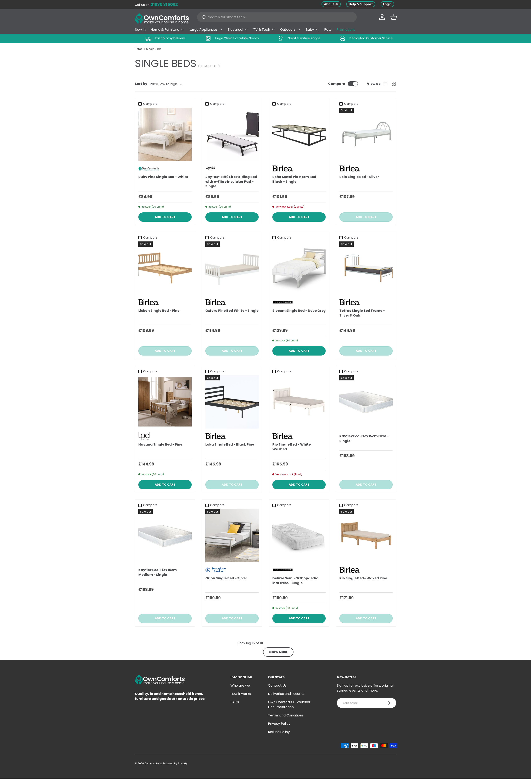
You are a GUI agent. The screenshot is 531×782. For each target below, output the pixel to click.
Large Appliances (203, 29)
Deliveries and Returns (286, 693)
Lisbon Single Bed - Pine (158, 310)
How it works (240, 693)
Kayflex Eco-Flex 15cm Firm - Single (364, 438)
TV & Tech (261, 29)
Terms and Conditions (286, 715)
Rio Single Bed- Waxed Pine (363, 578)
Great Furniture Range (304, 38)
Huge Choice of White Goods (237, 38)
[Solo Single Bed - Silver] (366, 134)
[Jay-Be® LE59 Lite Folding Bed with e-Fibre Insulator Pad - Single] (232, 134)
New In (140, 29)
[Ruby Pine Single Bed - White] (165, 134)
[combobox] (277, 17)
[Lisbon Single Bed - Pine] (165, 268)
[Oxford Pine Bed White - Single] (232, 268)
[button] (393, 17)
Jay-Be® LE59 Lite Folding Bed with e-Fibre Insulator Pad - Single (231, 181)
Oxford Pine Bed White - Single (231, 310)
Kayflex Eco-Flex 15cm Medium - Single (157, 572)
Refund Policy (279, 732)
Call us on (156, 5)
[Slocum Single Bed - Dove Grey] (299, 268)
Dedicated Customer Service (371, 38)
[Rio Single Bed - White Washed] (299, 402)
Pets (327, 29)
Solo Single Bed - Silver (359, 176)
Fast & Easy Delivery (170, 38)
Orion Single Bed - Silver (226, 578)
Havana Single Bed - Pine (160, 444)
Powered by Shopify (175, 763)
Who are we (240, 685)
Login (387, 4)
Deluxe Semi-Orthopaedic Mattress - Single (295, 580)
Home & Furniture (165, 29)
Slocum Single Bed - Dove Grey (299, 310)
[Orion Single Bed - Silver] (232, 535)
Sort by (141, 83)
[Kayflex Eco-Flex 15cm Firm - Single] (366, 402)
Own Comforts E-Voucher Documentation (289, 704)
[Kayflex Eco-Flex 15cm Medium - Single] (165, 535)
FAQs (234, 702)
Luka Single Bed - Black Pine (229, 444)
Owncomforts (153, 763)
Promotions (345, 29)
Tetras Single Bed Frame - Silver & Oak (362, 313)
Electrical (235, 29)
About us (331, 4)
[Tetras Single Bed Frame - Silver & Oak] (366, 268)
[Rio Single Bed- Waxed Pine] (366, 535)
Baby (310, 29)
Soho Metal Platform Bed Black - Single (294, 179)
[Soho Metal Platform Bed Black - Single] (299, 134)
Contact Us (277, 685)
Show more (278, 652)
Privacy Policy (279, 723)
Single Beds (153, 49)
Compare (336, 83)
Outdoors (288, 29)
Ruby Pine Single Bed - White (163, 176)
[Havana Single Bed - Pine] (165, 402)
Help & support (361, 4)
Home (138, 49)
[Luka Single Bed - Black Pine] (232, 402)
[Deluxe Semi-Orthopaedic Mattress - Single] (299, 535)
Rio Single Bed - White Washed (291, 446)
